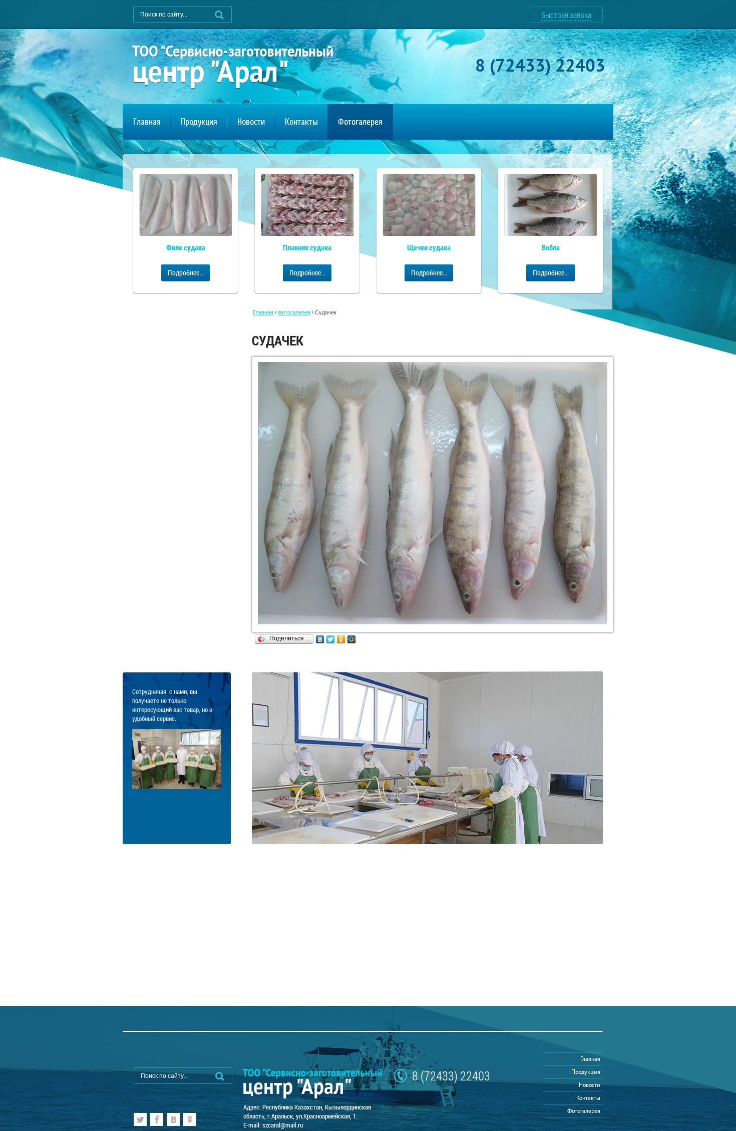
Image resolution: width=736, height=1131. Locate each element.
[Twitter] (330, 639)
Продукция (585, 1072)
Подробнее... (186, 272)
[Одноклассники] (341, 639)
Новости (589, 1085)
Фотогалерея (294, 312)
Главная (263, 312)
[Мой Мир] (351, 639)
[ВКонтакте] (320, 639)
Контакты (588, 1098)
